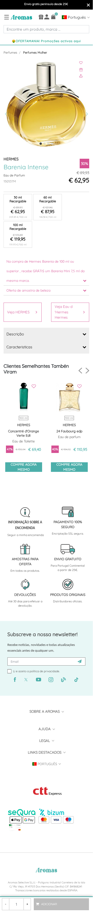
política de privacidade (44, 671)
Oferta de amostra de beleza (28, 290)
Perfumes (10, 52)
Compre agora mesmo (24, 467)
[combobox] (46, 29)
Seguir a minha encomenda (25, 535)
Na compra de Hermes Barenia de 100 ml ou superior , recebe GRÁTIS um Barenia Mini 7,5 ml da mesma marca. (45, 271)
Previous (80, 371)
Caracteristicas (19, 347)
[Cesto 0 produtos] (53, 16)
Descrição (15, 334)
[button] (7, 104)
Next (87, 370)
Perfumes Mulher (35, 52)
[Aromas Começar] (21, 17)
